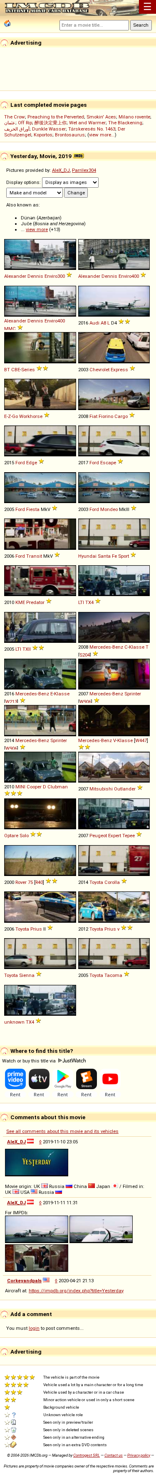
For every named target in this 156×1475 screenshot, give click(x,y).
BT (7, 370)
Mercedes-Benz (106, 647)
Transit (34, 556)
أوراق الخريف (17, 129)
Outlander (125, 789)
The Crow (14, 117)
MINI (20, 787)
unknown (14, 1022)
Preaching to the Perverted (55, 117)
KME (20, 602)
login (34, 1328)
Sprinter (132, 694)
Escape (108, 463)
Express (119, 370)
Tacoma (113, 975)
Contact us (113, 1455)
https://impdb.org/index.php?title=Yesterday (76, 1291)
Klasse (136, 647)
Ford (20, 463)
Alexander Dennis (23, 276)
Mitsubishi (101, 789)
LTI (81, 602)
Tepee (128, 835)
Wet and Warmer (87, 123)
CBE (15, 370)
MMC (10, 329)
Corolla (112, 882)
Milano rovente (134, 117)
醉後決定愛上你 (51, 123)
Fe (114, 556)
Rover (21, 882)
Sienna (27, 975)
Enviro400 (129, 276)
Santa (104, 556)
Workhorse (30, 416)
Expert (114, 835)
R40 (39, 882)
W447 (141, 740)
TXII (26, 649)
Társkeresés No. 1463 (91, 129)
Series (28, 370)
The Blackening (125, 123)
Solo (24, 835)
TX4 (89, 602)
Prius (36, 929)
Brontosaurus (70, 135)
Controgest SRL (86, 1455)
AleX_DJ (61, 170)
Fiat (93, 416)
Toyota (96, 882)
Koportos (43, 135)
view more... (102, 135)
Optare (11, 835)
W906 (85, 702)
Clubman (57, 787)
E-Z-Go (11, 416)
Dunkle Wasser (49, 129)
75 (30, 882)
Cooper (34, 787)
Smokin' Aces (101, 117)
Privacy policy (138, 1455)
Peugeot (98, 835)
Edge (31, 463)
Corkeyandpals (24, 1281)
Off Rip (25, 123)
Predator (35, 602)
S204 (84, 655)
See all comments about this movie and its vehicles (62, 1131)
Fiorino (106, 416)
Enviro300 (55, 276)
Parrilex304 (84, 170)
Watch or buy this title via (29, 1061)
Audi (94, 323)
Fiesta (33, 509)
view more (37, 229)
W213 (11, 702)
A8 (103, 323)
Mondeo (109, 509)
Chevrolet (99, 370)
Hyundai (87, 556)
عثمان (9, 123)
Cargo (121, 416)
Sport (123, 556)
